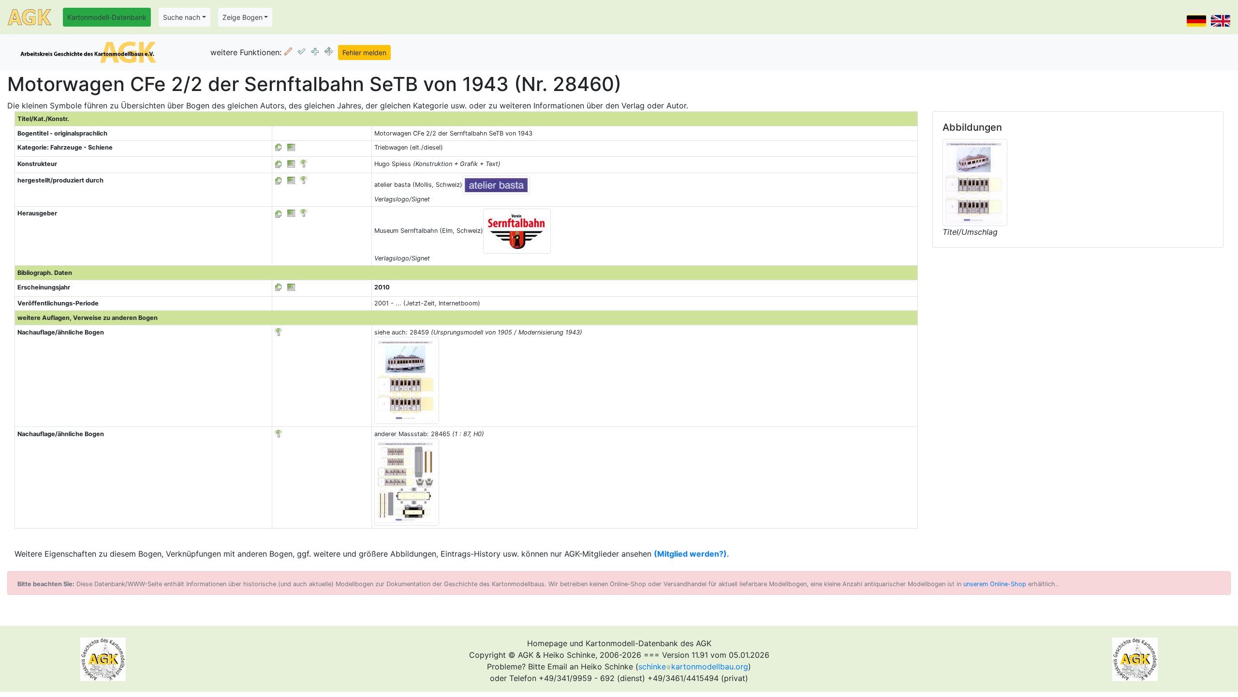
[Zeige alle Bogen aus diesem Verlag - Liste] (278, 180)
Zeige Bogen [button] (242, 17)
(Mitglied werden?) (690, 554)
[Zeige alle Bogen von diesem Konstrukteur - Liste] (278, 163)
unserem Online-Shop (994, 584)
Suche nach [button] (181, 17)
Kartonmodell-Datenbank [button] (107, 17)
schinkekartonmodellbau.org (693, 666)
